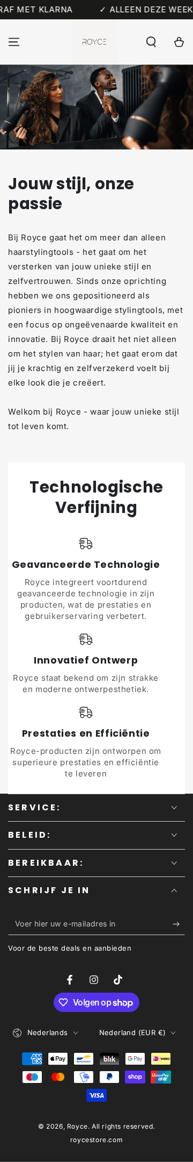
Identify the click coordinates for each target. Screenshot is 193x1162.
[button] (151, 42)
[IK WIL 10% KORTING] (179, 924)
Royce (77, 1126)
